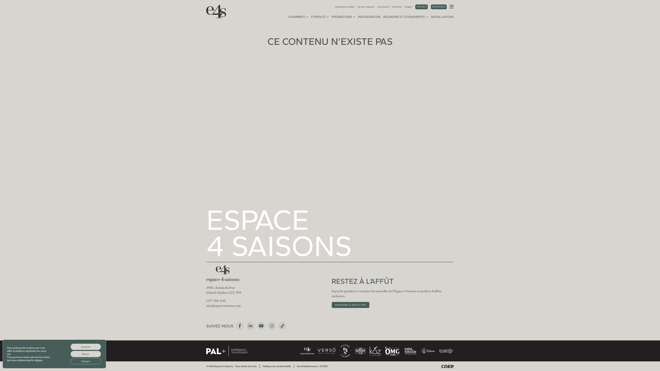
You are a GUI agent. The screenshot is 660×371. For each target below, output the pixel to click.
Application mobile (344, 6)
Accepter (85, 346)
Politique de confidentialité (277, 366)
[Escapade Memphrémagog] (446, 351)
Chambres (296, 17)
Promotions (342, 17)
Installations (442, 17)
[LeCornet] (428, 351)
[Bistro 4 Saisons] (345, 351)
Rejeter (85, 354)
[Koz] (375, 350)
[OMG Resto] (392, 350)
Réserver (438, 6)
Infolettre (397, 6)
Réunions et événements (404, 17)
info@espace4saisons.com (223, 306)
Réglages (85, 361)
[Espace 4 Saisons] (214, 11)
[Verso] (326, 350)
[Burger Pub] (360, 351)
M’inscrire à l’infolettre (350, 304)
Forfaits (318, 17)
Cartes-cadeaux (366, 6)
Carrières (382, 6)
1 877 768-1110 (216, 301)
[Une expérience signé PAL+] (227, 351)
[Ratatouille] (410, 350)
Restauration (369, 17)
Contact (421, 6)
